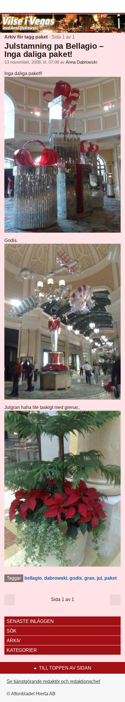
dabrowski (55, 578)
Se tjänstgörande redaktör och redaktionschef (53, 681)
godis (75, 578)
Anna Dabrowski (81, 62)
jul (99, 578)
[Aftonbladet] (26, 7)
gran (89, 578)
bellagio (33, 578)
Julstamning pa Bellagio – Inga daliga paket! (54, 50)
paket (110, 578)
